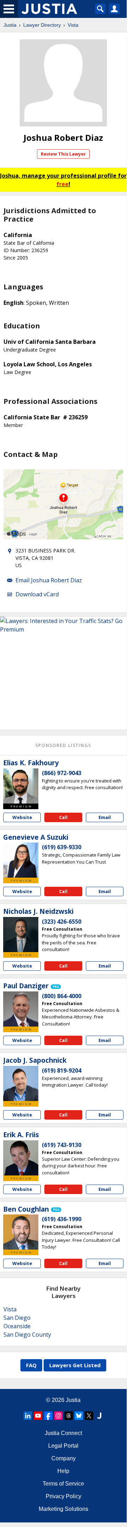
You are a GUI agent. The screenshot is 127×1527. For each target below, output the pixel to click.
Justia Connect (63, 1433)
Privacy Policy (63, 1496)
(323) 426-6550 (61, 921)
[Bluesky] (79, 1415)
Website (22, 817)
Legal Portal (63, 1446)
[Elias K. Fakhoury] (20, 786)
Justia (10, 25)
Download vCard (37, 594)
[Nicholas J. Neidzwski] (20, 934)
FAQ (31, 1365)
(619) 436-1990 (61, 1219)
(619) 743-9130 (61, 1145)
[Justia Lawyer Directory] (99, 1415)
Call (63, 817)
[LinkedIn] (28, 1415)
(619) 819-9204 (61, 1070)
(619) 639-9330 (61, 847)
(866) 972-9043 (61, 773)
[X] (89, 1415)
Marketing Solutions (63, 1509)
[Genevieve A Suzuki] (20, 860)
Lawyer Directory (42, 25)
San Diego (17, 1318)
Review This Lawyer (63, 154)
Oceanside (17, 1326)
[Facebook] (48, 1415)
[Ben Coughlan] (20, 1232)
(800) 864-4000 (61, 996)
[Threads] (68, 1415)
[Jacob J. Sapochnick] (20, 1083)
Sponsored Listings (63, 745)
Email (105, 817)
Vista (73, 25)
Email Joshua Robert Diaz (48, 580)
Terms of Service (63, 1484)
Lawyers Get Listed (75, 1365)
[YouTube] (38, 1415)
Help (63, 1471)
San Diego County (27, 1334)
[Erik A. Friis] (20, 1157)
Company (63, 1458)
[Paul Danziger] (20, 1009)
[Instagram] (58, 1415)
